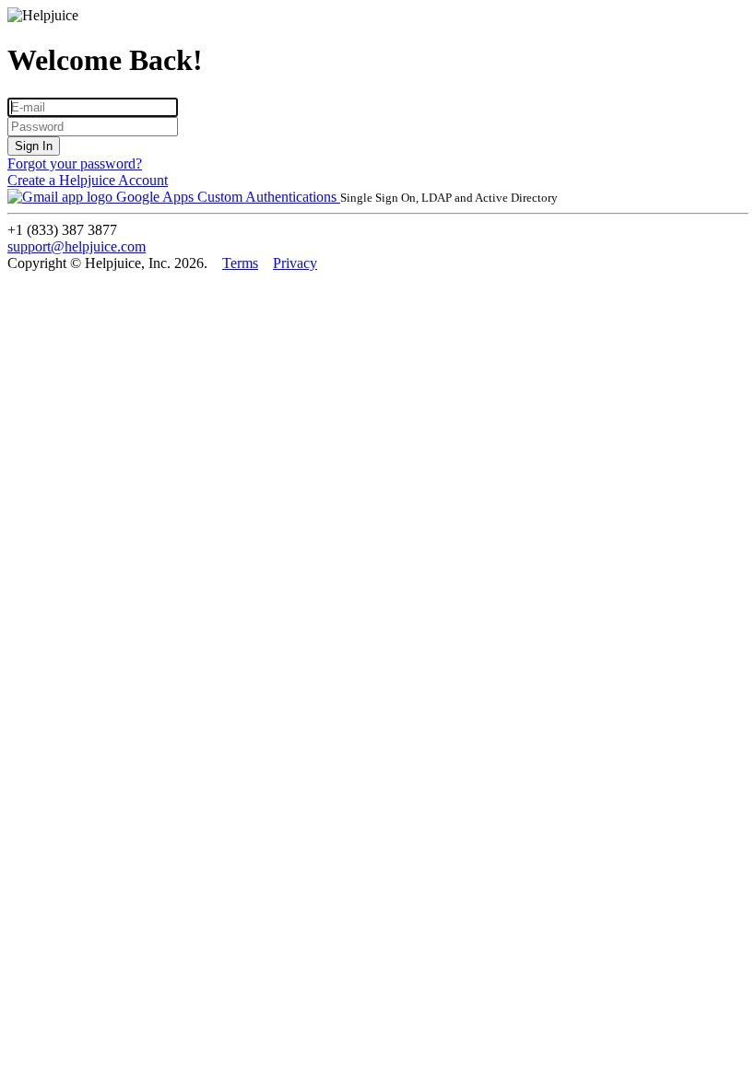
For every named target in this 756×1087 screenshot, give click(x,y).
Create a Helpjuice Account (87, 180)
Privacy (295, 263)
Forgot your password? (74, 163)
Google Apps (154, 197)
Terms (240, 263)
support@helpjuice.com (76, 246)
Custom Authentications (268, 197)
